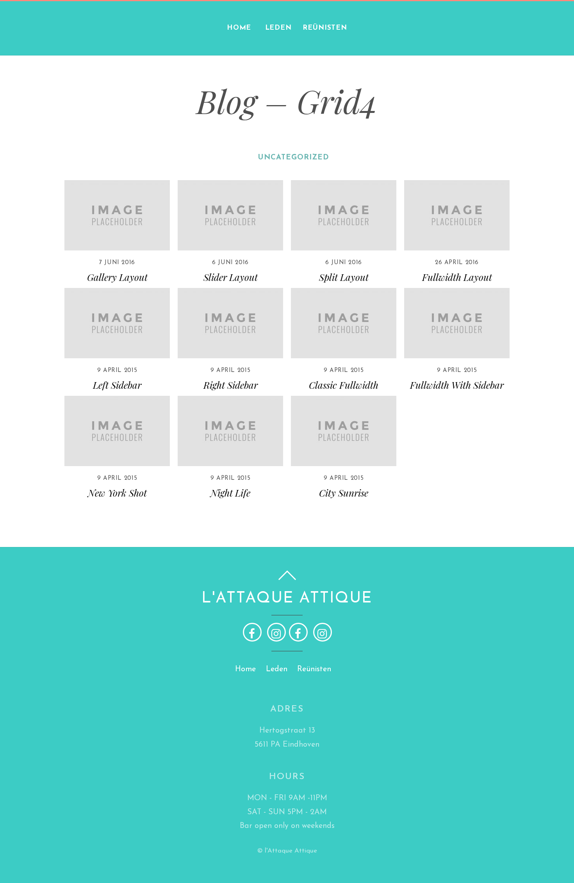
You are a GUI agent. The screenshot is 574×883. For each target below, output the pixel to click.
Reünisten (325, 28)
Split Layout (344, 277)
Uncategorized (293, 157)
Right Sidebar (230, 385)
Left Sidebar (117, 385)
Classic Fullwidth (343, 385)
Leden (278, 28)
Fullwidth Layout (457, 277)
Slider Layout (230, 277)
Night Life (230, 492)
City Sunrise (343, 492)
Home (239, 28)
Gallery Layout (117, 277)
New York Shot (117, 492)
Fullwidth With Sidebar (457, 385)
